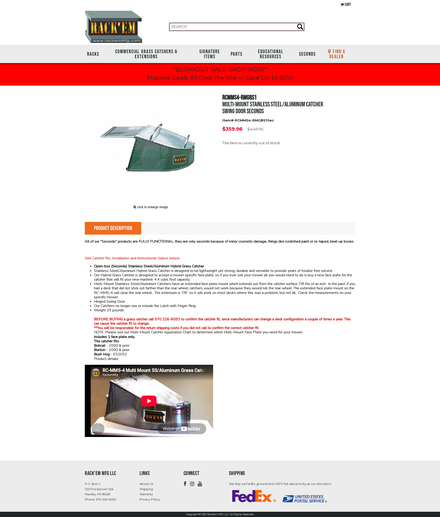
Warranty (146, 494)
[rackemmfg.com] (113, 26)
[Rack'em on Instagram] (192, 484)
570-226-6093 (106, 499)
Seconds (307, 54)
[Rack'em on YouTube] (200, 484)
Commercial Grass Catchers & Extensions (146, 54)
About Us (146, 484)
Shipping (146, 489)
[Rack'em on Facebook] (185, 484)
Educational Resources (270, 54)
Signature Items (209, 54)
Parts (236, 54)
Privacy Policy (150, 499)
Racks (93, 54)
